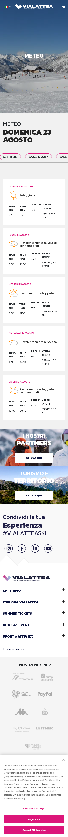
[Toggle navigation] (63, 7)
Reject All (34, 819)
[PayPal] (45, 693)
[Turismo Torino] (34, 745)
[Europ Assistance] (44, 676)
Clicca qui (34, 458)
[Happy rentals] (22, 727)
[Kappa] (22, 710)
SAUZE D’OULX (39, 157)
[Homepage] (34, 5)
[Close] (63, 760)
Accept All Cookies (34, 830)
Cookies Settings (34, 808)
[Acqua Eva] (45, 710)
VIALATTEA (21, 602)
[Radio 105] (22, 693)
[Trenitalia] (23, 675)
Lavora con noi (13, 649)
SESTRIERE (10, 157)
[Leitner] (45, 727)
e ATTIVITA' (18, 636)
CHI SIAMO (12, 590)
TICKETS (17, 613)
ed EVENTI (17, 624)
